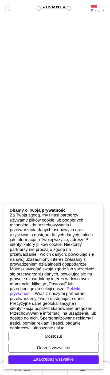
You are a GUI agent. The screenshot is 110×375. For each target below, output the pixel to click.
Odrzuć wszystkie (53, 348)
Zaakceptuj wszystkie (53, 359)
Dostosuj (53, 336)
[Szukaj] (8, 8)
